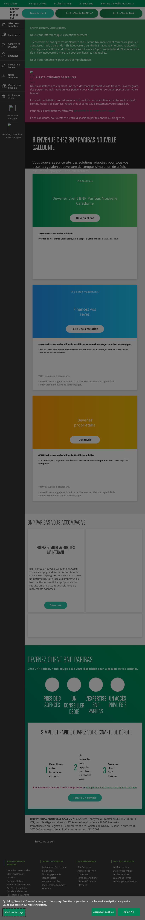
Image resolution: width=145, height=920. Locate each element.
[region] (72, 908)
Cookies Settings (14, 912)
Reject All (129, 911)
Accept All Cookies (103, 911)
